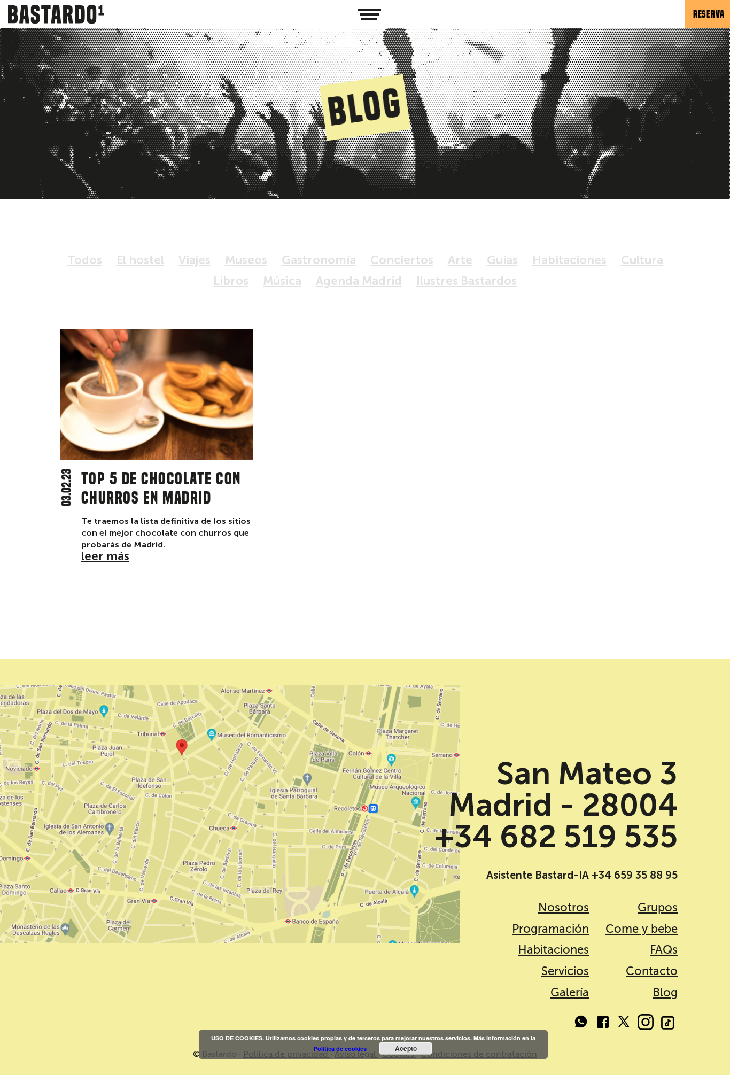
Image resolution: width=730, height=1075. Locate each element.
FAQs (664, 949)
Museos (246, 260)
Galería (569, 992)
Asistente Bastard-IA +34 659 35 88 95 (582, 875)
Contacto (652, 971)
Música (282, 281)
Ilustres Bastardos (466, 281)
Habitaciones (569, 260)
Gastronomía (319, 260)
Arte (460, 260)
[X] (624, 1023)
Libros (230, 281)
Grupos (658, 907)
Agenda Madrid (359, 281)
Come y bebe (641, 928)
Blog (665, 992)
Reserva (709, 14)
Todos (84, 260)
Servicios (565, 971)
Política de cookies (340, 1049)
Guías (502, 260)
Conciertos (401, 260)
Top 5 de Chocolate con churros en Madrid (161, 488)
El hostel (140, 260)
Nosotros (563, 907)
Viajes (194, 260)
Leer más (105, 556)
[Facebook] (603, 1023)
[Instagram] (646, 1023)
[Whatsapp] (581, 1023)
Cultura (642, 260)
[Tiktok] (667, 1023)
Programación (550, 928)
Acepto (406, 1048)
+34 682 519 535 (556, 836)
